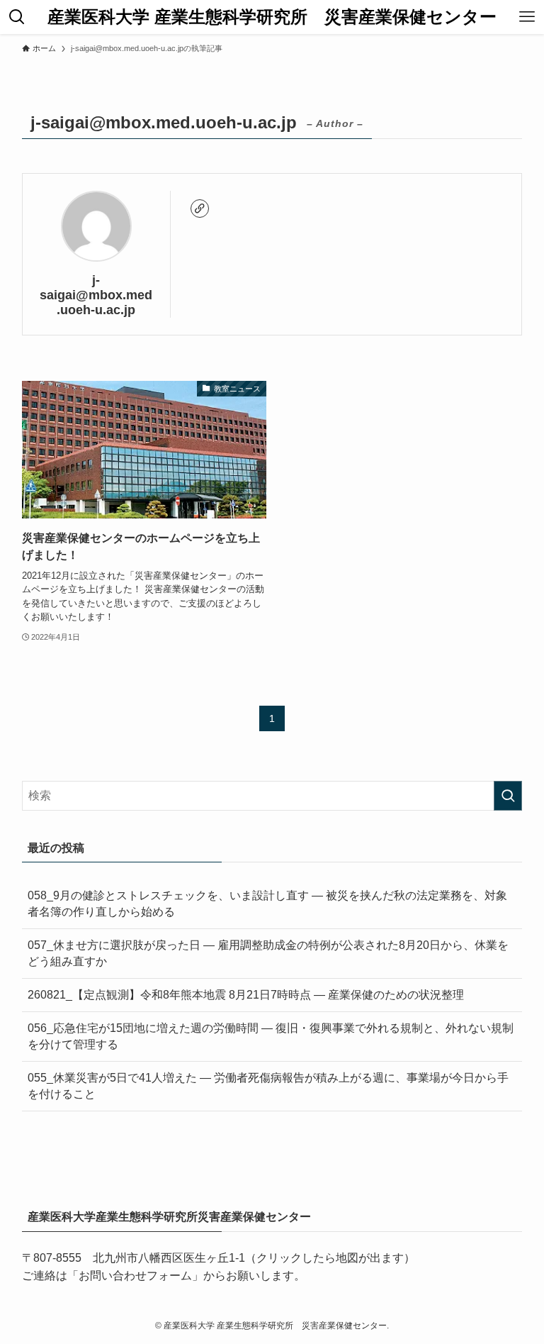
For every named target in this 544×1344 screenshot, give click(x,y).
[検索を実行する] (508, 796)
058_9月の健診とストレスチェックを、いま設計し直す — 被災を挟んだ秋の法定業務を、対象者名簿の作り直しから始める (267, 903)
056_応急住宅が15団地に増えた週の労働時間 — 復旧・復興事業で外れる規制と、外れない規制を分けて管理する (271, 1036)
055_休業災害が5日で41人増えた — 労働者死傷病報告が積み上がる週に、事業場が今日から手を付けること (268, 1085)
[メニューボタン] (527, 17)
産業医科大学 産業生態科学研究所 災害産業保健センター (272, 17)
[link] (200, 208)
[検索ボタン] (17, 17)
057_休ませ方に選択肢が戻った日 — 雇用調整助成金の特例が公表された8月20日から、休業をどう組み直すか (268, 953)
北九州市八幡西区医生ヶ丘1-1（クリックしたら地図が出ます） (254, 1258)
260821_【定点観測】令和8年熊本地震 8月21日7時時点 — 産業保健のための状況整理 (246, 995)
